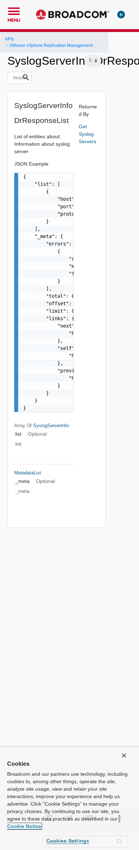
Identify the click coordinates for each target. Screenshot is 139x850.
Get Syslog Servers (87, 134)
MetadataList (27, 472)
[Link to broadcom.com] (72, 14)
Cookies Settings (67, 841)
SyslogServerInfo (51, 425)
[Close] (124, 755)
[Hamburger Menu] (14, 10)
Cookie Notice (24, 826)
